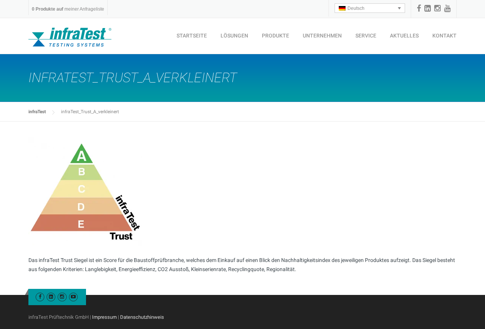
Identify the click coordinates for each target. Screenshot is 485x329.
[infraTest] (69, 37)
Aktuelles (404, 36)
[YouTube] (447, 8)
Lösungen (234, 36)
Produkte (275, 36)
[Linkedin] (427, 8)
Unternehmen (322, 36)
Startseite (192, 36)
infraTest (37, 111)
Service (365, 36)
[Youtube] (73, 296)
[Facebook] (419, 8)
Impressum (104, 317)
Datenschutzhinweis (142, 317)
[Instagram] (437, 8)
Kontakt (444, 36)
